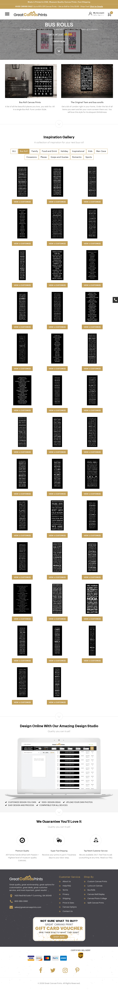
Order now (59, 41)
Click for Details (96, 6)
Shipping (66, 899)
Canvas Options (70, 907)
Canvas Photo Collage (97, 899)
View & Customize (22, 202)
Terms (65, 890)
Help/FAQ (67, 886)
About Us (67, 882)
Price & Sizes (68, 903)
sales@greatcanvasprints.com (28, 907)
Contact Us (68, 911)
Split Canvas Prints (95, 903)
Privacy (66, 894)
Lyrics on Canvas (94, 886)
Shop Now (59, 937)
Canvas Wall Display (96, 894)
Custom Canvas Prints (97, 882)
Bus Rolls (91, 890)
